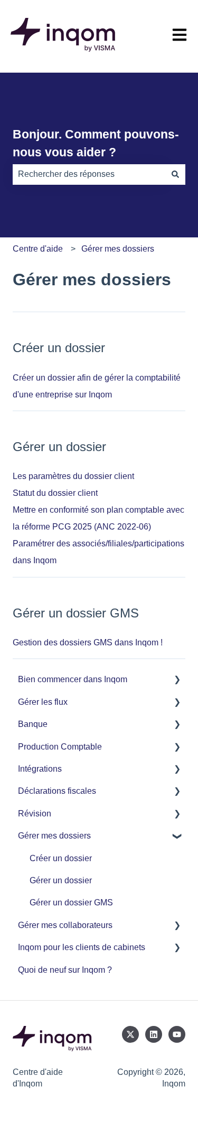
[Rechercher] (175, 174)
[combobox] (89, 174)
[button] (176, 680)
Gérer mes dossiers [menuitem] (54, 835)
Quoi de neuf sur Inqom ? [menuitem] (65, 969)
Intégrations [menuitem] (40, 768)
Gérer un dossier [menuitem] (61, 880)
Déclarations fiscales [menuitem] (57, 790)
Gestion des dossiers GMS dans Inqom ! (88, 642)
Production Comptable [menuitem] (60, 746)
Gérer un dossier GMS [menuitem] (71, 902)
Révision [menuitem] (34, 813)
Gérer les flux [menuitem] (43, 701)
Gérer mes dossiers (117, 248)
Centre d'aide (38, 248)
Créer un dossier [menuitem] (61, 858)
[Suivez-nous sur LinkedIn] (153, 1034)
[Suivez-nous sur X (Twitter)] (130, 1034)
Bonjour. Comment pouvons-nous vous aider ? (96, 143)
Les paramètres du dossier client (73, 476)
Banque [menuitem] (33, 724)
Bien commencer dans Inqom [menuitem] (72, 679)
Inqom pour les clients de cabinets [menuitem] (81, 947)
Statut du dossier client (55, 492)
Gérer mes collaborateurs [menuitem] (65, 925)
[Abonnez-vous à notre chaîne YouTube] (176, 1034)
